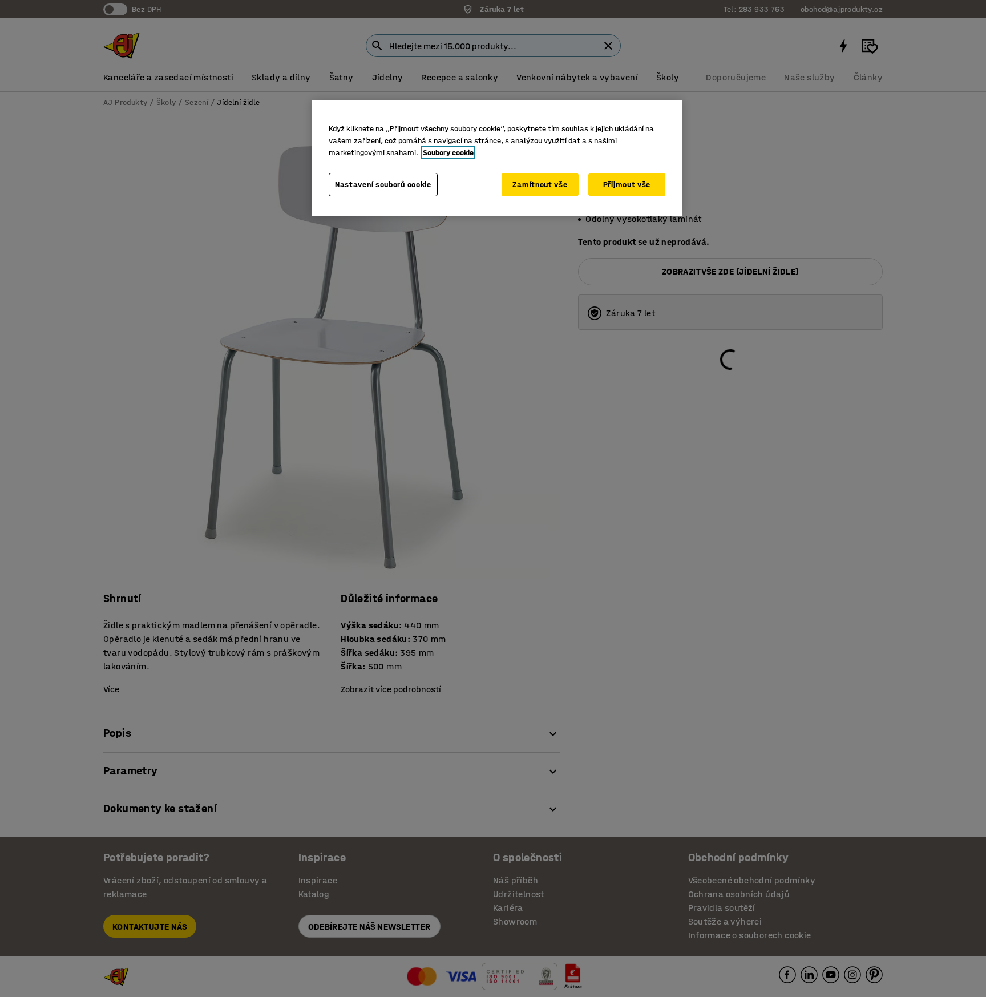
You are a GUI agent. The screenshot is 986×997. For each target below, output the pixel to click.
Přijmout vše (626, 184)
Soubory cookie (448, 153)
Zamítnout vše (539, 184)
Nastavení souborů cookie (383, 184)
